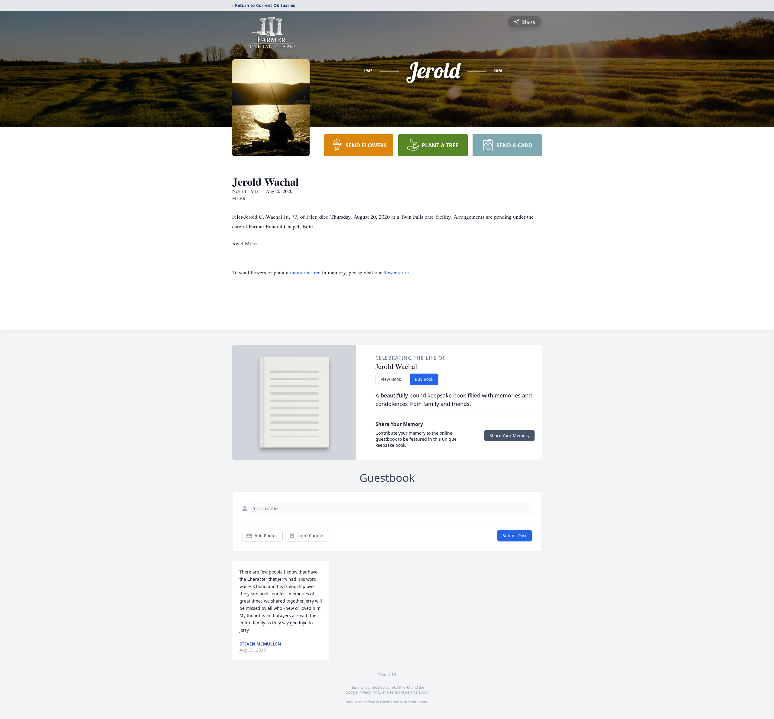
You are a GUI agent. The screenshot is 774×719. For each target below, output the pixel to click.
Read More (244, 243)
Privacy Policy (370, 692)
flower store (396, 272)
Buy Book (424, 379)
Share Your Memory (509, 435)
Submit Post (514, 535)
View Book (391, 379)
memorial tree (305, 272)
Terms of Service (403, 692)
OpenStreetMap (393, 701)
